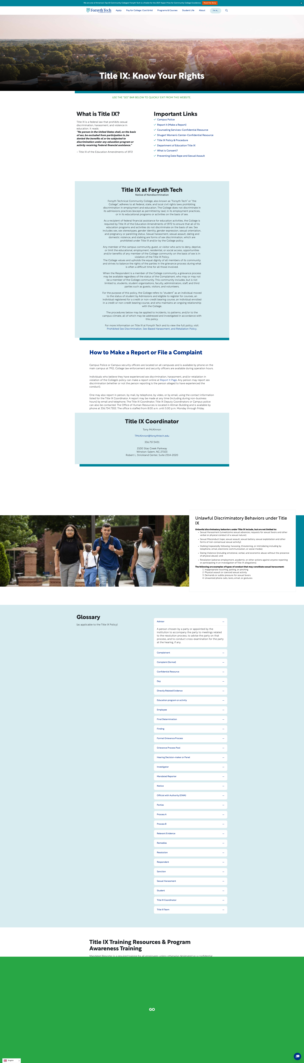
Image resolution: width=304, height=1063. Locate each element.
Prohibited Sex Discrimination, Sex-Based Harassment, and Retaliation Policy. (152, 329)
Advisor (160, 622)
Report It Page (168, 380)
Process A (161, 815)
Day (159, 681)
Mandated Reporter (166, 777)
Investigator (163, 767)
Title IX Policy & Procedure (172, 140)
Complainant (163, 653)
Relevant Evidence (166, 834)
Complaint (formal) (166, 662)
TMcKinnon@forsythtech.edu (152, 436)
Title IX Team (163, 910)
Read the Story (210, 3)
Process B (161, 824)
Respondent (163, 862)
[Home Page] (99, 10)
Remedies (162, 843)
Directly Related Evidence (170, 691)
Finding (160, 729)
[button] (215, 10)
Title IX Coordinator (166, 900)
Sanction (161, 872)
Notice (160, 786)
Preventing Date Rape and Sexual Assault (181, 156)
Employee (162, 710)
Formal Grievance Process (170, 738)
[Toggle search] (227, 10)
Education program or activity (172, 700)
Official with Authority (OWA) (171, 796)
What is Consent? (167, 151)
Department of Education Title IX (176, 145)
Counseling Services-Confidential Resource (182, 130)
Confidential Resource (168, 672)
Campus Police (166, 119)
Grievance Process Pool (168, 748)
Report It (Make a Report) (171, 125)
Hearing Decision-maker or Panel (173, 757)
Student (161, 891)
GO (152, 1010)
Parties (160, 805)
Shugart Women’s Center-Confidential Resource (185, 135)
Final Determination (167, 719)
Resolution (162, 853)
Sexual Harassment (166, 881)
